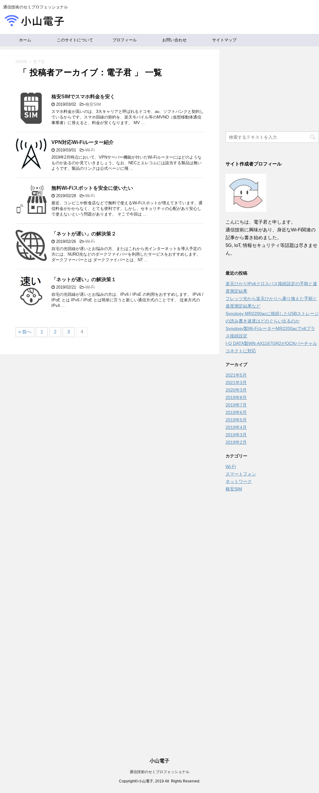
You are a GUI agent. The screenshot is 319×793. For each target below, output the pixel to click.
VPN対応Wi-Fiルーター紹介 (82, 142)
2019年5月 (236, 419)
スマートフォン (241, 473)
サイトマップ (224, 40)
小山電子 (159, 760)
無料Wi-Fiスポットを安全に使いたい (92, 188)
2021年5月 (236, 375)
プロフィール (124, 40)
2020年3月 (236, 389)
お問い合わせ (174, 40)
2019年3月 (236, 434)
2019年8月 (236, 397)
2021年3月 (236, 382)
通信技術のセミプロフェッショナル (159, 772)
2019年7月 (236, 404)
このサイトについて (75, 40)
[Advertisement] (272, 534)
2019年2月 (236, 442)
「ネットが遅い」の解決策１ (83, 279)
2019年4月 (236, 427)
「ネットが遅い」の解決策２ (83, 233)
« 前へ (24, 331)
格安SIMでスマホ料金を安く (83, 96)
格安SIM (93, 104)
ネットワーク (239, 481)
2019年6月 (236, 412)
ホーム (25, 40)
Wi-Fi (90, 150)
